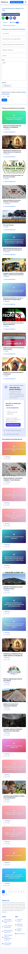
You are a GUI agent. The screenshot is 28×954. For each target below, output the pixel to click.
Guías (4, 917)
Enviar (4, 100)
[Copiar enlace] (14, 18)
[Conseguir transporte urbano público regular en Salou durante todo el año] (14, 269)
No (8, 96)
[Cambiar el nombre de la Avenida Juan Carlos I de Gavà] (14, 344)
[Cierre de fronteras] (14, 220)
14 (6, 894)
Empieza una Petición (16, 2)
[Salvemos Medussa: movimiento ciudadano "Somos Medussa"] (14, 196)
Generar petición (14, 424)
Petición (5, 22)
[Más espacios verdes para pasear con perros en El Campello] (14, 171)
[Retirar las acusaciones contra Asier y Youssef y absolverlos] (14, 319)
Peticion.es (4, 2)
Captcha (4, 82)
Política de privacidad (9, 25)
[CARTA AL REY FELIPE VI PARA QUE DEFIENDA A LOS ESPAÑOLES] (14, 122)
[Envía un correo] (10, 18)
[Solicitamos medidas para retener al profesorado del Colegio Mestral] (14, 294)
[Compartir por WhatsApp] (3, 18)
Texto (3, 60)
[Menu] (25, 2)
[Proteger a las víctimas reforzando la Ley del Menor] (14, 368)
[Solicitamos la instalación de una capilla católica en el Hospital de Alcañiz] (14, 146)
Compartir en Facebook (12, 14)
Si (3, 96)
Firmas (14, 22)
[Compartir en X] (7, 18)
